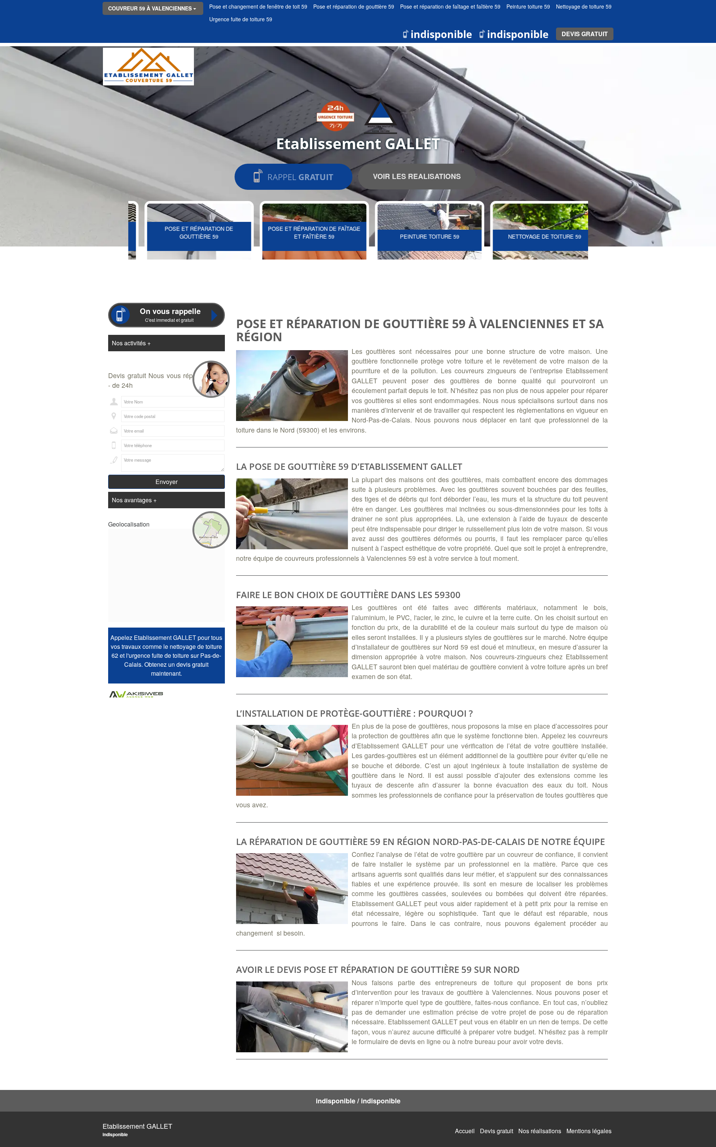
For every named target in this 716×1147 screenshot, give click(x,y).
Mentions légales (589, 1130)
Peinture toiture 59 (416, 236)
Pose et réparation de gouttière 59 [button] (353, 6)
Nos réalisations (539, 1130)
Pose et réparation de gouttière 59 (185, 232)
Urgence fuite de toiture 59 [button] (240, 19)
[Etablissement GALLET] (148, 66)
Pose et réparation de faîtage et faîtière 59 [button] (450, 6)
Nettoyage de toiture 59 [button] (584, 6)
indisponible (441, 34)
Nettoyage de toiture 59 (531, 236)
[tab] (166, 343)
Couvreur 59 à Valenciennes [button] (150, 8)
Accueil (465, 1130)
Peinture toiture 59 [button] (528, 6)
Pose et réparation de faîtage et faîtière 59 (301, 232)
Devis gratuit (585, 33)
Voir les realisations (417, 176)
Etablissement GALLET (137, 1126)
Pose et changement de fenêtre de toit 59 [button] (258, 6)
